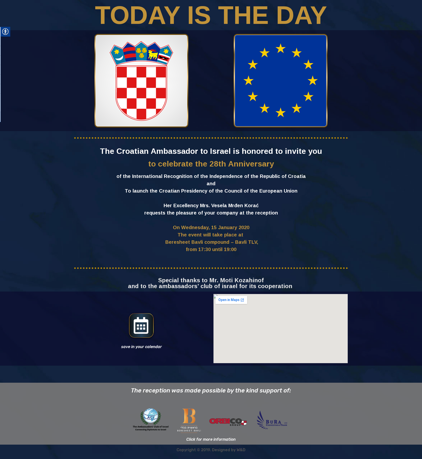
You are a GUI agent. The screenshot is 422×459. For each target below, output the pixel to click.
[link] (141, 326)
